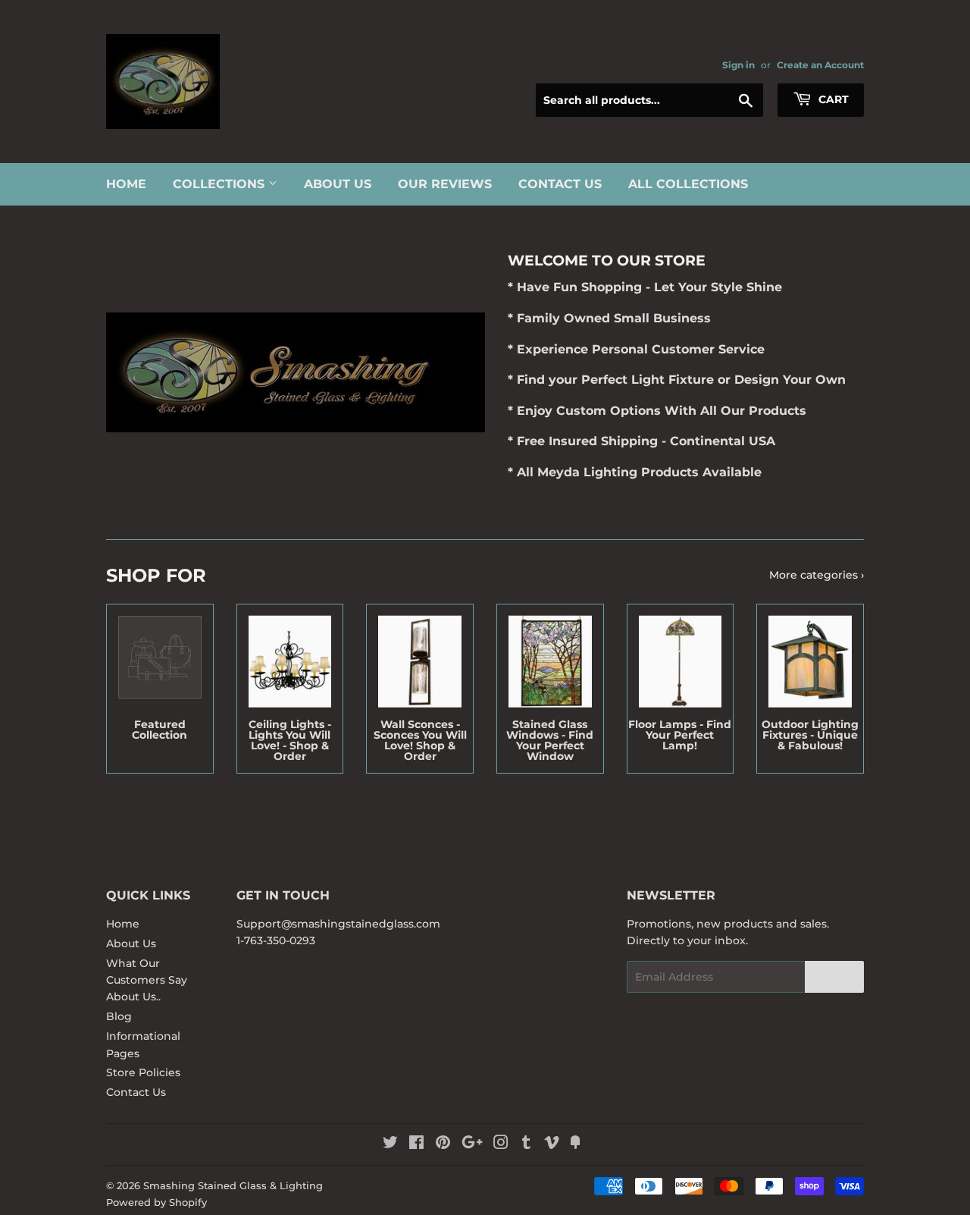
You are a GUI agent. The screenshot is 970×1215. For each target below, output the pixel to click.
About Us (337, 184)
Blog (119, 1016)
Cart (832, 99)
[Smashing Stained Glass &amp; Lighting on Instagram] (500, 1144)
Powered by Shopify (156, 1202)
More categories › (816, 575)
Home (126, 184)
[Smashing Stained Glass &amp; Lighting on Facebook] (416, 1144)
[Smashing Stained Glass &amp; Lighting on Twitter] (390, 1144)
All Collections (688, 184)
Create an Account (820, 65)
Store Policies (143, 1072)
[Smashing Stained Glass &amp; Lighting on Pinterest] (443, 1144)
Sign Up (834, 977)
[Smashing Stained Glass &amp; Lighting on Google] (472, 1144)
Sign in (738, 65)
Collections (220, 184)
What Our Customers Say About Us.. (146, 980)
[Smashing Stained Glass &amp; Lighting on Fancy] (575, 1144)
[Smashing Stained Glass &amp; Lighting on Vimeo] (551, 1144)
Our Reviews (445, 184)
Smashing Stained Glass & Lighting (233, 1185)
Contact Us (560, 184)
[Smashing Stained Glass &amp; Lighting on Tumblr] (526, 1144)
